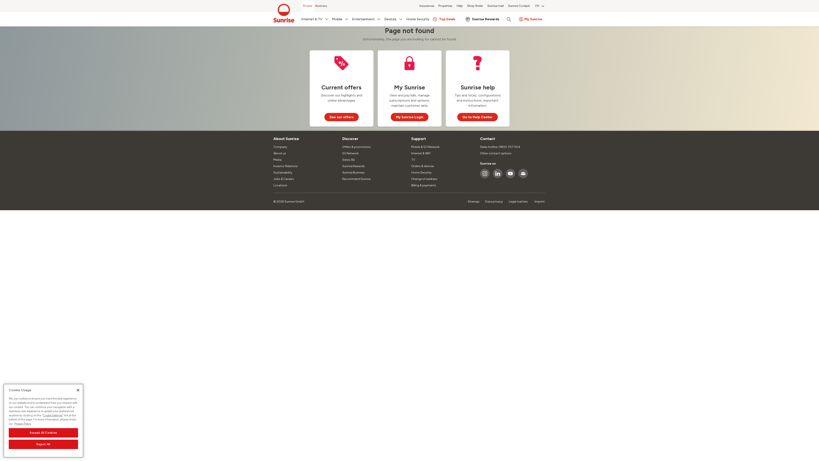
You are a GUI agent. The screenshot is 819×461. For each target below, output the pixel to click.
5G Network (350, 153)
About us (279, 153)
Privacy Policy (23, 423)
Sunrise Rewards (353, 166)
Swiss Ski (348, 160)
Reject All (43, 444)
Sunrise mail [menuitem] (495, 6)
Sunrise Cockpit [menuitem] (519, 6)
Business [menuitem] (321, 6)
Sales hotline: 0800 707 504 (500, 147)
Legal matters (518, 201)
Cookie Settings (52, 415)
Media (277, 160)
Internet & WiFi (421, 153)
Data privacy (494, 201)
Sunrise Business (353, 172)
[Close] (78, 390)
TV (413, 160)
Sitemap (473, 201)
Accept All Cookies (43, 432)
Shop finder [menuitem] (475, 6)
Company (280, 147)
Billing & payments (423, 185)
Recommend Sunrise (356, 179)
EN (537, 6)
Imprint (540, 201)
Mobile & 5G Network (425, 147)
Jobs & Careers (283, 179)
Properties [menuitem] (445, 6)
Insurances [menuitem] (427, 6)
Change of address (424, 179)
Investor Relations (285, 166)
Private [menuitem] (307, 6)
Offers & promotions (356, 147)
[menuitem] (540, 6)
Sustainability (282, 172)
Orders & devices (422, 166)
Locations (280, 185)
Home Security (421, 172)
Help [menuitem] (460, 6)
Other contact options (495, 153)
